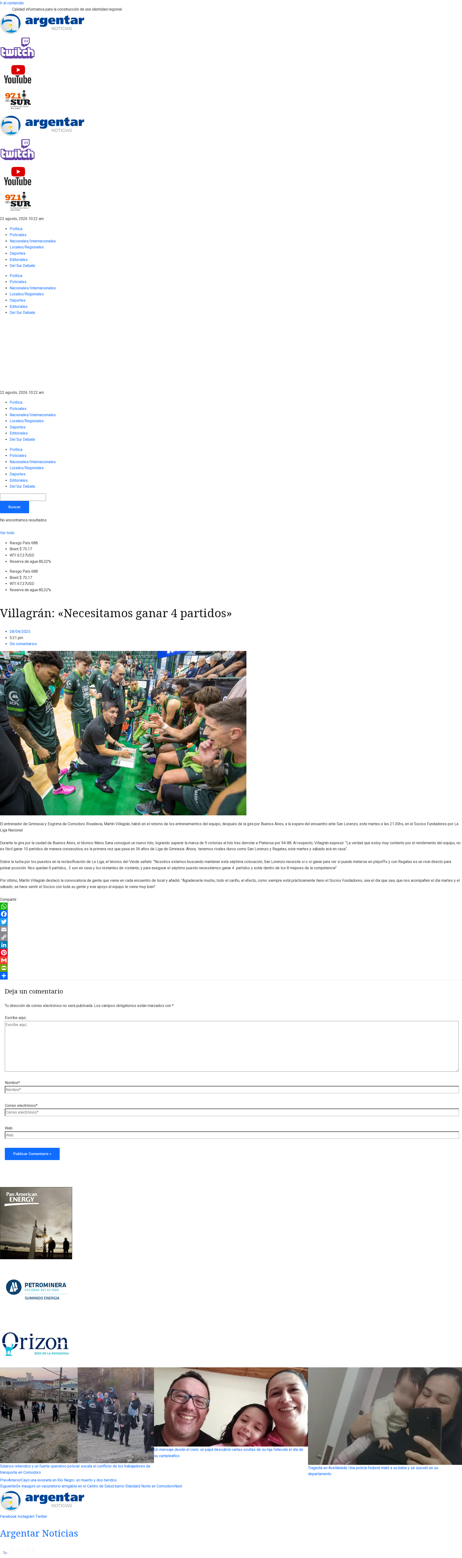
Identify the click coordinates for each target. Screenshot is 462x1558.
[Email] (231, 929)
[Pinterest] (231, 952)
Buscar (14, 507)
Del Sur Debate (22, 265)
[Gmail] (231, 960)
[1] (36, 1364)
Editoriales (19, 259)
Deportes (18, 253)
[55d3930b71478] (36, 1258)
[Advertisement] (231, 353)
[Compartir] (231, 976)
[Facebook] (231, 914)
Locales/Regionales (27, 247)
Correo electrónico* (21, 1105)
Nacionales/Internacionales (33, 241)
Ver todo (7, 533)
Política (16, 229)
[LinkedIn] (231, 945)
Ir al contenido (12, 3)
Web (9, 1128)
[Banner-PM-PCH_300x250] (36, 1320)
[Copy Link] (231, 937)
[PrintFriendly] (231, 968)
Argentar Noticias (39, 1533)
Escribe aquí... (16, 1017)
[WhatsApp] (231, 906)
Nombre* (12, 1082)
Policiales (18, 235)
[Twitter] (231, 922)
